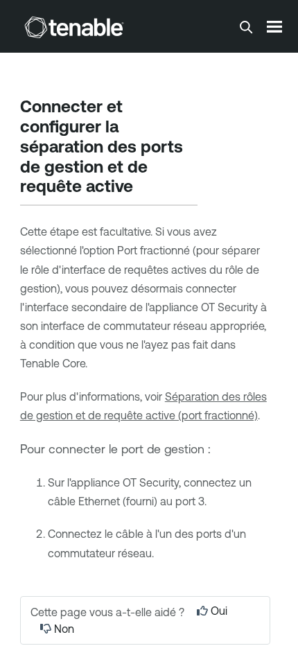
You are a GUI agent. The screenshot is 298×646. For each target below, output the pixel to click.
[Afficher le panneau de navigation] (274, 26)
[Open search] (246, 27)
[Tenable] (74, 27)
